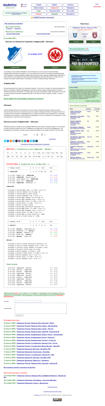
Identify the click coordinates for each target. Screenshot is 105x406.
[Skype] (31, 141)
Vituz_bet (89, 136)
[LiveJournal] (36, 141)
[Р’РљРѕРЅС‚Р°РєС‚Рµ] (8, 141)
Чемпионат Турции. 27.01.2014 (77, 117)
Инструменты (70, 14)
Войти (97, 4)
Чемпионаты (70, 8)
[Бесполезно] (42, 135)
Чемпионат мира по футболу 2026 (52, 391)
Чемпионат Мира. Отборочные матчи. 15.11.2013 (75, 122)
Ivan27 (89, 152)
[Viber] (19, 141)
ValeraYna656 (90, 157)
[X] (16, 141)
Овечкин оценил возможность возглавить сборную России (16, 13)
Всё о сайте (70, 11)
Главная (38, 5)
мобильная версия (52, 387)
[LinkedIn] (34, 141)
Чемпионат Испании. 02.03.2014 (77, 132)
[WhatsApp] (22, 141)
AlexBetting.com (37, 395)
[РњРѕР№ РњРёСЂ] (25, 141)
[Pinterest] (28, 141)
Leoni (88, 116)
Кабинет (54, 5)
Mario (88, 141)
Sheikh (89, 111)
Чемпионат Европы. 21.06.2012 (75, 112)
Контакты (70, 5)
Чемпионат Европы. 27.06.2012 (76, 154)
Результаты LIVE (55, 11)
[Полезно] (37, 135)
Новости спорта (39, 8)
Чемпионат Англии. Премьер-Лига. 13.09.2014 (78, 148)
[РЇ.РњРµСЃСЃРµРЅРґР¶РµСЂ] (5, 141)
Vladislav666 (90, 146)
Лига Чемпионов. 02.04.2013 (77, 158)
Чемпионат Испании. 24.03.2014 (77, 138)
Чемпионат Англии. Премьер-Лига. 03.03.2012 (78, 143)
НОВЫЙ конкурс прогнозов (43, 17)
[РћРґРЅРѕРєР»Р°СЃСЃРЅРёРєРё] (11, 141)
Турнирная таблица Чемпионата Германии (35, 144)
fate (88, 121)
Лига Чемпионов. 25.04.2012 (77, 127)
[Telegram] (13, 141)
